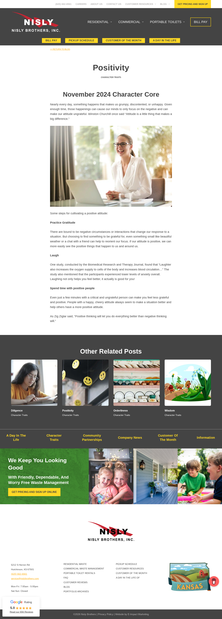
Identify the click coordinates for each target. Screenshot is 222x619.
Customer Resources (139, 4)
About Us (96, 4)
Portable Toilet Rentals (79, 573)
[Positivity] (85, 383)
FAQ (66, 577)
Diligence (17, 410)
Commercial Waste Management (84, 568)
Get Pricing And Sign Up (193, 4)
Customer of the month (123, 40)
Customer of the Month (131, 573)
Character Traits (111, 77)
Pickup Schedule (81, 40)
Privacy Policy (105, 614)
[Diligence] (34, 383)
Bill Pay (200, 22)
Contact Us (113, 4)
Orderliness (120, 410)
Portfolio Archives (76, 591)
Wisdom (170, 410)
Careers (81, 4)
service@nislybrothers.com (25, 578)
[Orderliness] (136, 383)
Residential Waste (75, 564)
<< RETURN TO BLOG (60, 49)
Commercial (129, 22)
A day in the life (164, 40)
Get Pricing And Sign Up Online (34, 492)
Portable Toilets (165, 22)
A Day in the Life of (128, 577)
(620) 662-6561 (63, 4)
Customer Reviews (75, 582)
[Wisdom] (188, 383)
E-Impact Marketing (138, 614)
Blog (163, 4)
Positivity (68, 410)
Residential (98, 22)
